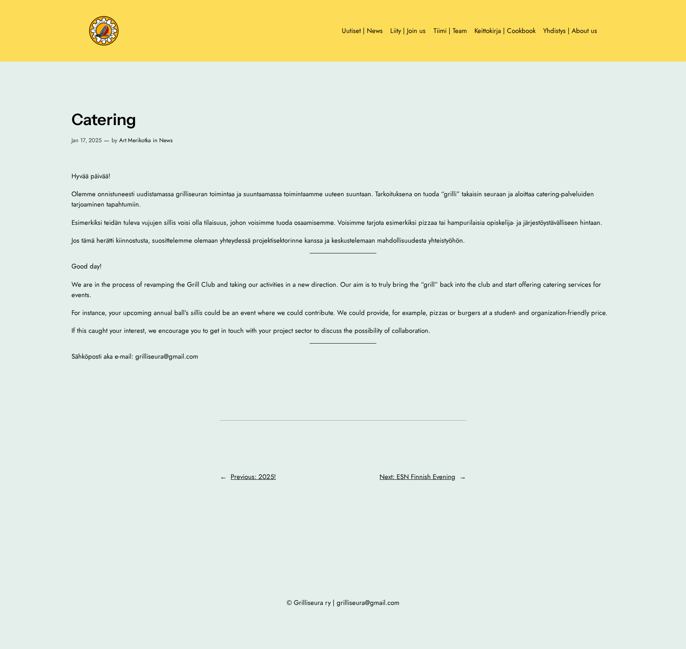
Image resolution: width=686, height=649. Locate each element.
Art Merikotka (135, 140)
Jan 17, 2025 (86, 140)
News (166, 140)
